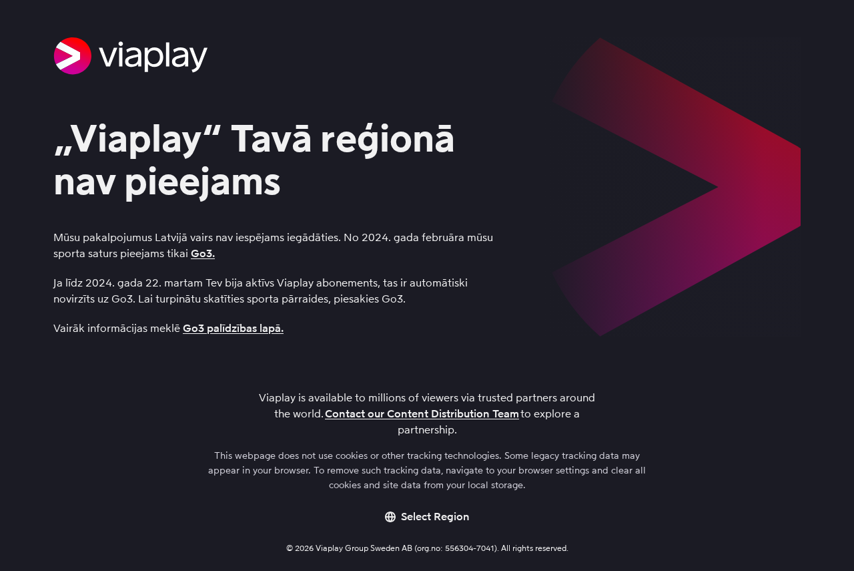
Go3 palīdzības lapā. (233, 328)
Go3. (203, 253)
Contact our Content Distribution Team (422, 413)
